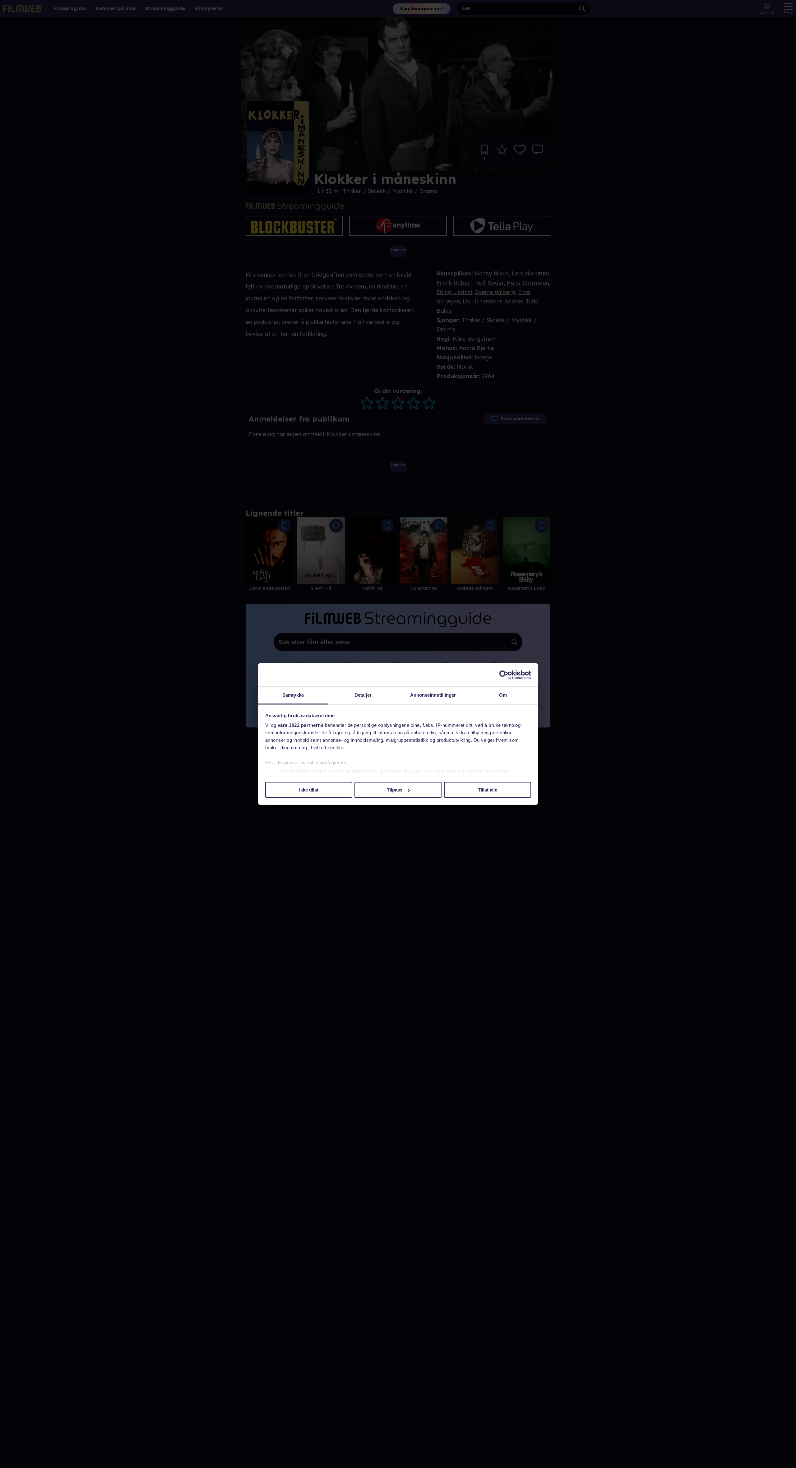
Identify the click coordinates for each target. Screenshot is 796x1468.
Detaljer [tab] (363, 695)
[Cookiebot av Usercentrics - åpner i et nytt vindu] (504, 675)
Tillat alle (487, 789)
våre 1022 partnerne (301, 725)
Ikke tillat (308, 789)
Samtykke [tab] (293, 695)
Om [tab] (503, 695)
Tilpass (394, 789)
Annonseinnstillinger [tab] (433, 695)
